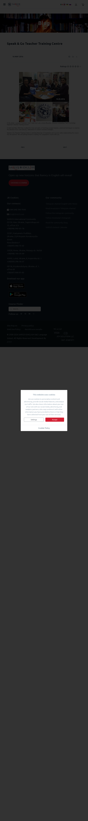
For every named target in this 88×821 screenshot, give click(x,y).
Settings (34, 420)
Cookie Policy (44, 428)
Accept (54, 419)
